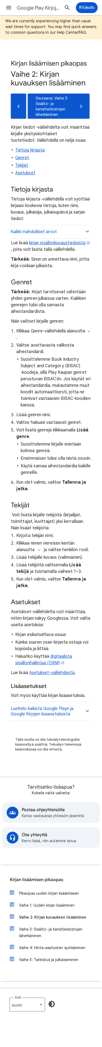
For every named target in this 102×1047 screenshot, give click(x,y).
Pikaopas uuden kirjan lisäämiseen (49, 893)
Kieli (18, 997)
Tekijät (21, 165)
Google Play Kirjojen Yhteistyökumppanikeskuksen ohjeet (39, 8)
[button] (8, 7)
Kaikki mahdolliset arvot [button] (34, 231)
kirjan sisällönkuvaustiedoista (57, 243)
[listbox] (27, 1004)
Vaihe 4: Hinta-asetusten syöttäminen (52, 947)
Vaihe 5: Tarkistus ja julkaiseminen (48, 959)
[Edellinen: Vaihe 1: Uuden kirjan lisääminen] (18, 106)
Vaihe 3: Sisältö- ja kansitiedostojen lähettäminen (50, 932)
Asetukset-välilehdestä (52, 672)
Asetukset (25, 173)
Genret (22, 157)
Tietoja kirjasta (30, 150)
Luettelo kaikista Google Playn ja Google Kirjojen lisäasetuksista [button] (42, 711)
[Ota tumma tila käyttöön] (51, 1004)
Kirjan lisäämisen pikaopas (36, 879)
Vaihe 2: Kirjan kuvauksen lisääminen (52, 917)
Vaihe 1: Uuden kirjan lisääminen (47, 905)
